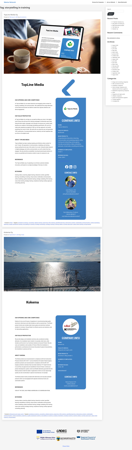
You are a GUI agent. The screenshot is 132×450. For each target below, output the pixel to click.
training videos (59, 224)
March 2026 (115, 52)
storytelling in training (29, 224)
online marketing (95, 222)
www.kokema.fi (62, 370)
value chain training (78, 224)
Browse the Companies (98, 2)
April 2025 (114, 62)
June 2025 (114, 61)
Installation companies (117, 85)
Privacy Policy (66, 446)
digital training (38, 222)
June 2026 (114, 48)
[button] (68, 91)
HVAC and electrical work (118, 83)
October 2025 (115, 55)
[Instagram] (75, 167)
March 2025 (115, 64)
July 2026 (114, 47)
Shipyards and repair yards (17, 414)
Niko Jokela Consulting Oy (118, 23)
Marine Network (10, 2)
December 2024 (116, 69)
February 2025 (115, 66)
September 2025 (116, 57)
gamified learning (60, 222)
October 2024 (115, 71)
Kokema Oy (8, 232)
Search (109, 9)
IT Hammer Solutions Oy (118, 22)
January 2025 (115, 67)
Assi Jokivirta (23, 17)
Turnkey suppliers (116, 99)
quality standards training (15, 224)
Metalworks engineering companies (120, 90)
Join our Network (111, 2)
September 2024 (116, 73)
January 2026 (115, 54)
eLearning (45, 222)
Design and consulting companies (120, 82)
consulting (31, 222)
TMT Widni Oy (115, 27)
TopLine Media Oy (11, 14)
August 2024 (115, 74)
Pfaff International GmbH (118, 25)
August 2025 (115, 59)
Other (11, 222)
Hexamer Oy (115, 29)
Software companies (117, 96)
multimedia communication (83, 222)
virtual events (87, 224)
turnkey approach (68, 224)
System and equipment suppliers (120, 97)
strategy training (50, 224)
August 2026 (115, 45)
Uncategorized (115, 101)
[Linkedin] (71, 167)
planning (6, 224)
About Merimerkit (122, 2)
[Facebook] (66, 167)
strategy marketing (40, 224)
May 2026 (114, 50)
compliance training (23, 222)
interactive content (70, 222)
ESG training (52, 222)
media (22, 234)
